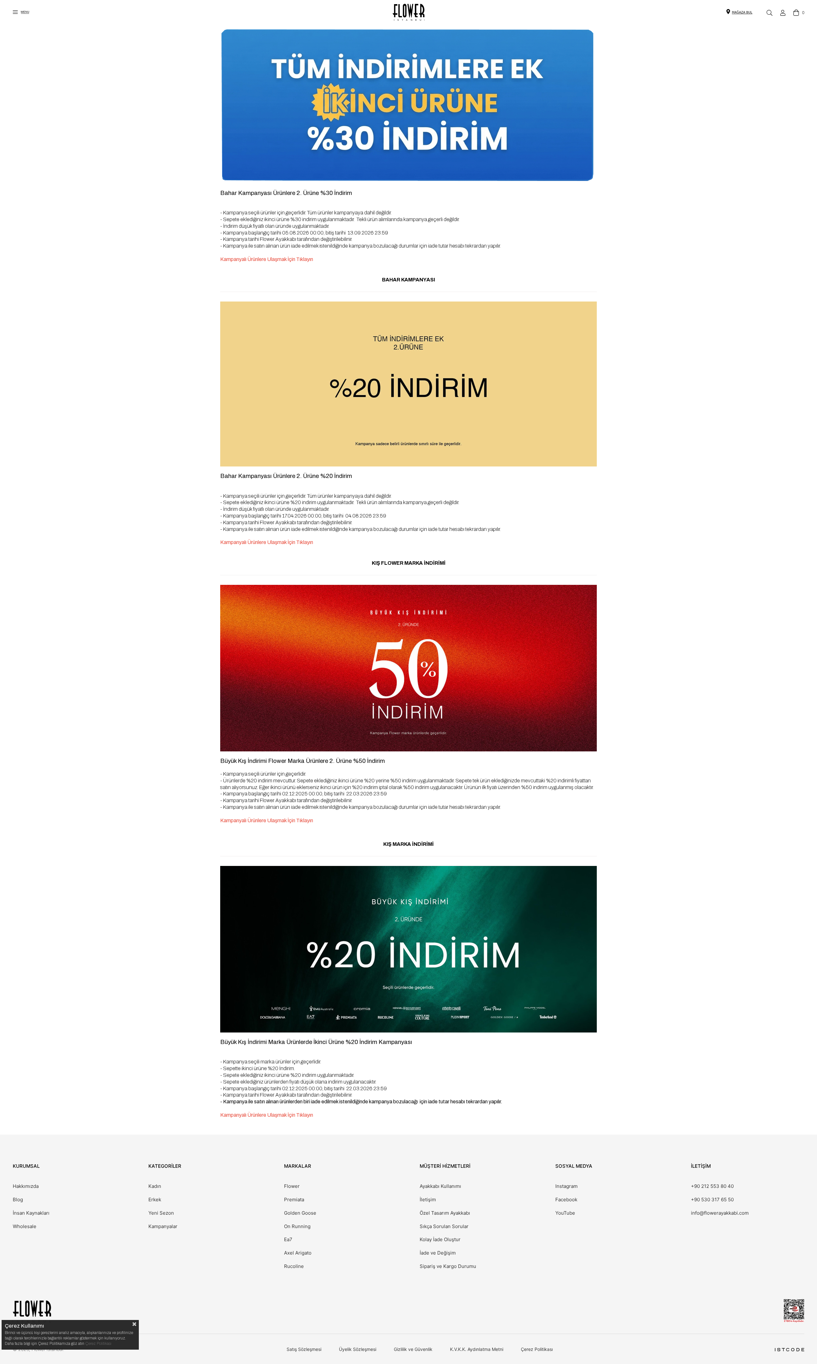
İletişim (428, 1200)
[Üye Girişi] (782, 13)
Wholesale (24, 1226)
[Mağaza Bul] (742, 12)
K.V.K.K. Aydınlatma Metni (476, 1349)
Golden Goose (300, 1213)
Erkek (154, 1200)
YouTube (565, 1213)
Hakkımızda (26, 1186)
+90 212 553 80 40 (712, 1186)
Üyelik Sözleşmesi (357, 1349)
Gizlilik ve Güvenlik (413, 1349)
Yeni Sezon (161, 1213)
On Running (297, 1226)
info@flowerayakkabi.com (720, 1213)
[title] (408, 384)
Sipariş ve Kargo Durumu (448, 1266)
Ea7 (288, 1239)
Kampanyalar (162, 1226)
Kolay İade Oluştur (440, 1239)
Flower (292, 1186)
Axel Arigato (297, 1253)
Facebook (566, 1200)
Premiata (294, 1200)
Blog (18, 1200)
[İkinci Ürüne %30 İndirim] (408, 106)
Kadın (154, 1186)
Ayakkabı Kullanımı (440, 1186)
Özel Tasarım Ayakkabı (445, 1213)
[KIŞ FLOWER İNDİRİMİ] (408, 668)
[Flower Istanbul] (32, 1312)
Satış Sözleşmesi (304, 1349)
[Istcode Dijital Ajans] (789, 1349)
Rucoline (294, 1266)
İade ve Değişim (438, 1253)
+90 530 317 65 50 (712, 1200)
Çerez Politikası (537, 1349)
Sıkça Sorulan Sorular (444, 1226)
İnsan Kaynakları (31, 1213)
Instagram (566, 1186)
